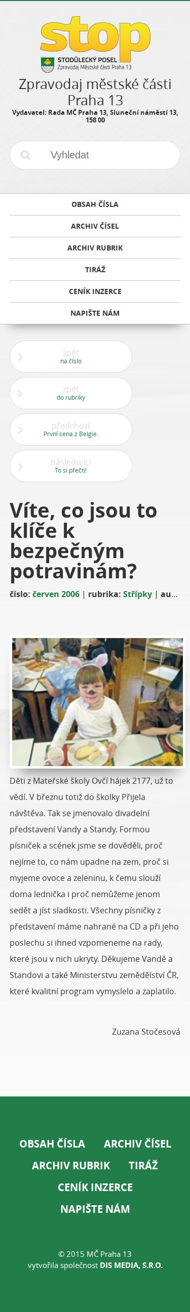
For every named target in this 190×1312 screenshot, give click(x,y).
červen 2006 (56, 594)
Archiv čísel (137, 1144)
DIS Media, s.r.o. (131, 1265)
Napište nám (95, 1209)
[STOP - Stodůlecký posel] (95, 69)
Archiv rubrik (71, 1165)
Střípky (137, 594)
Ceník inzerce (95, 1187)
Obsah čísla (52, 1144)
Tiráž (143, 1165)
